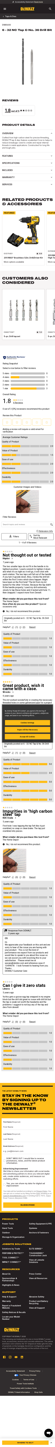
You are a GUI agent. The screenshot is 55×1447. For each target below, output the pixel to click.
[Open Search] (50, 9)
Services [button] (7, 184)
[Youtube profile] (16, 1357)
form (38, 1193)
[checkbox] (4, 1161)
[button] (27, 107)
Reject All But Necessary (27, 730)
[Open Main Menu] (4, 9)
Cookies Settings (27, 723)
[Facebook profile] (4, 1357)
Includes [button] (7, 170)
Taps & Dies (10, 16)
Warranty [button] (8, 177)
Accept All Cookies (27, 737)
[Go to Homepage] (27, 9)
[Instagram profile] (10, 1357)
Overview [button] (7, 133)
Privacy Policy (41, 1191)
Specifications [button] (11, 163)
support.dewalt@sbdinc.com (14, 1196)
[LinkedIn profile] (22, 1357)
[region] (27, 240)
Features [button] (7, 156)
